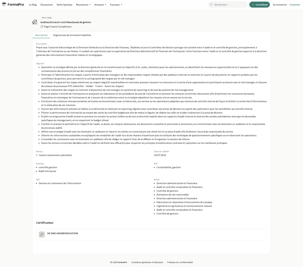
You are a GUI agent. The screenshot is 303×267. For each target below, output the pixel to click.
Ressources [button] (82, 4)
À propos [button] (115, 4)
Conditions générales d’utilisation (147, 262)
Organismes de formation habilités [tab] (72, 35)
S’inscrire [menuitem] (295, 4)
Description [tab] (41, 35)
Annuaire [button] (99, 4)
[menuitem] (280, 4)
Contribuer (261, 4)
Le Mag (33, 4)
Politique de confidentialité (180, 262)
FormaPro (15, 4)
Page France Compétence (57, 26)
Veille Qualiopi (64, 4)
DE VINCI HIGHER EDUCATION (62, 233)
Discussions (46, 4)
